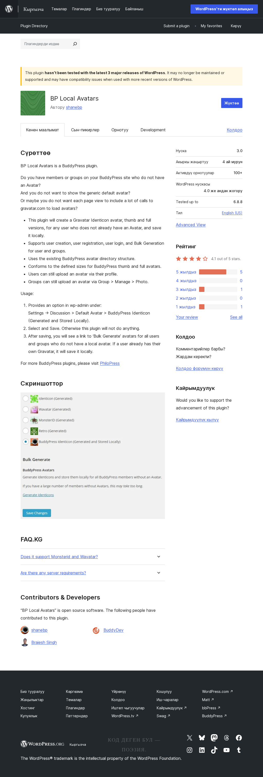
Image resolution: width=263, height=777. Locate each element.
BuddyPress (214, 716)
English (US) (232, 213)
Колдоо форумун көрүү (199, 368)
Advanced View (191, 224)
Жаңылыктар (32, 699)
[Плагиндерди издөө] (75, 44)
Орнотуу (119, 129)
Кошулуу (164, 691)
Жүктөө (231, 103)
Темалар (74, 699)
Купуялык (29, 716)
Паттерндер (77, 716)
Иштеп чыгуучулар (128, 708)
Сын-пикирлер (85, 129)
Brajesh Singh (44, 642)
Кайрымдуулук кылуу (197, 419)
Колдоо (234, 129)
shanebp (74, 107)
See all (236, 317)
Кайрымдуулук (172, 708)
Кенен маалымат (42, 129)
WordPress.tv (125, 716)
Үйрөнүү (118, 691)
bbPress (211, 708)
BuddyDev (114, 630)
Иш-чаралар (168, 699)
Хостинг (28, 708)
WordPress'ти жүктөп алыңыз (224, 9)
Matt (208, 699)
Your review (187, 317)
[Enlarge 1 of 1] (158, 399)
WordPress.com (217, 691)
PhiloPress (110, 363)
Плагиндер (75, 708)
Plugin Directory (34, 26)
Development (153, 129)
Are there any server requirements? (53, 573)
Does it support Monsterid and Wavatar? (59, 556)
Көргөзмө (74, 691)
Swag (164, 716)
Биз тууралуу (32, 691)
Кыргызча (78, 744)
